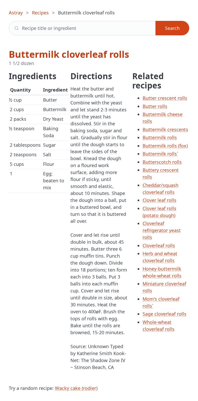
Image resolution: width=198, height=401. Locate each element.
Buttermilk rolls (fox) (165, 146)
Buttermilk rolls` (160, 154)
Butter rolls (155, 106)
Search (172, 28)
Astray (16, 13)
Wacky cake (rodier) (76, 388)
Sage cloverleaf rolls (164, 314)
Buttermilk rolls (160, 137)
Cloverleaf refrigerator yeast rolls (162, 230)
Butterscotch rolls (162, 162)
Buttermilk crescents (165, 129)
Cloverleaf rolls (159, 245)
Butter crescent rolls (165, 98)
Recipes (40, 13)
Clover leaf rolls (159, 200)
